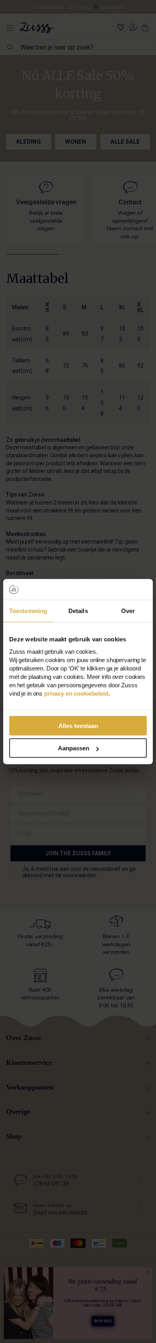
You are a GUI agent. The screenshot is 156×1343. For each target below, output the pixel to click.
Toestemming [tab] (28, 610)
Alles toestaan (78, 725)
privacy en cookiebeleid (76, 693)
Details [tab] (78, 610)
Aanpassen (73, 748)
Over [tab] (128, 610)
